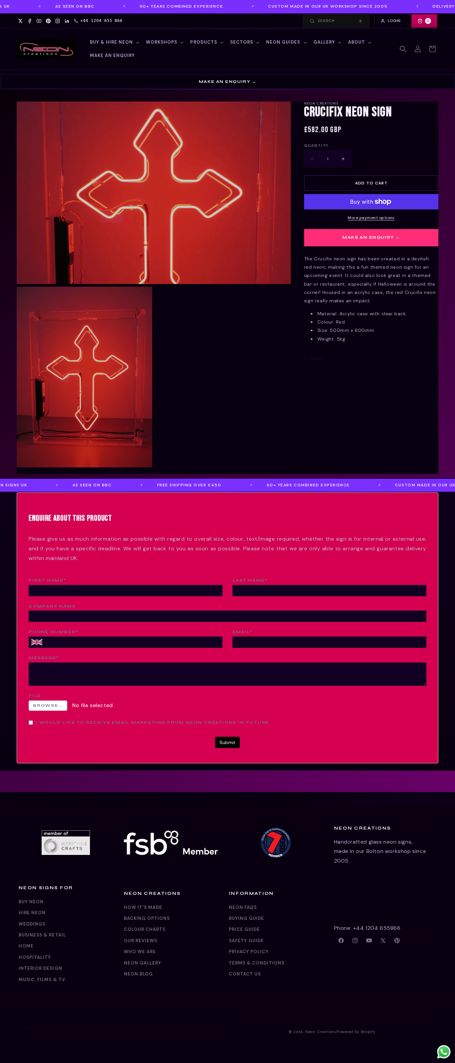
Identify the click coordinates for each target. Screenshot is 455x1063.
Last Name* (249, 580)
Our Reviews (140, 940)
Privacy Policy (249, 951)
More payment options (371, 217)
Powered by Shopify (355, 1031)
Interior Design (40, 968)
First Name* (47, 580)
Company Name (52, 606)
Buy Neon (31, 902)
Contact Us (245, 974)
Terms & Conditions (256, 963)
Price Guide (244, 929)
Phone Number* (53, 632)
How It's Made (143, 907)
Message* (44, 658)
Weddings (32, 924)
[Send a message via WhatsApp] (444, 1052)
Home (26, 946)
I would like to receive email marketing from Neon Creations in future (152, 722)
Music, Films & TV (42, 979)
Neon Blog (138, 974)
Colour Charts (145, 929)
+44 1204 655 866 (101, 20)
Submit (227, 742)
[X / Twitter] (20, 21)
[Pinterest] (48, 21)
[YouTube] (39, 21)
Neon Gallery (142, 963)
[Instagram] (57, 21)
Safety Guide (246, 940)
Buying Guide (246, 918)
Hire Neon (32, 913)
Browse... (48, 705)
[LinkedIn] (67, 21)
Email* (242, 632)
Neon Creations (320, 1031)
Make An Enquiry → (227, 81)
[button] (114, 42)
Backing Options (147, 918)
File (35, 695)
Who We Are (140, 951)
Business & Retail (42, 935)
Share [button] (317, 359)
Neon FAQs (243, 907)
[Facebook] (29, 21)
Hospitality (35, 957)
